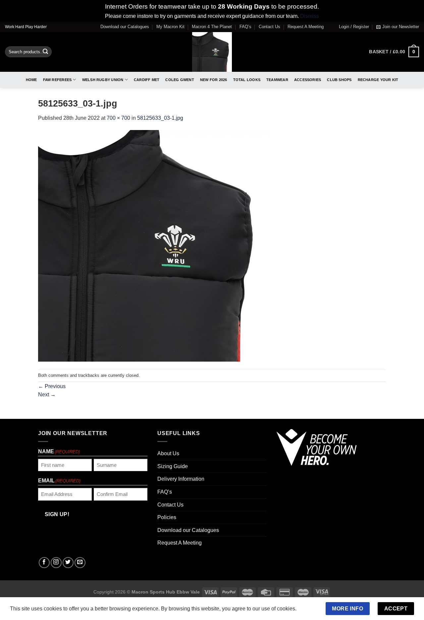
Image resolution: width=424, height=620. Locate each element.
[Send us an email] (80, 562)
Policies (166, 517)
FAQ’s (245, 26)
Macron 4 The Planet (212, 26)
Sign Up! (57, 514)
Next (47, 394)
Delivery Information (180, 479)
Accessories (307, 80)
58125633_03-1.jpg (160, 118)
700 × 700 (118, 118)
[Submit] (45, 52)
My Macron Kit (170, 26)
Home (31, 80)
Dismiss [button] (309, 16)
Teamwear (277, 80)
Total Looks (246, 80)
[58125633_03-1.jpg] (154, 245)
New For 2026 (213, 80)
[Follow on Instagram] (56, 562)
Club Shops (339, 80)
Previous (52, 386)
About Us (168, 453)
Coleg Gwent (179, 80)
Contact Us (269, 26)
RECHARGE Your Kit (378, 80)
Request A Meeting (306, 26)
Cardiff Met (146, 80)
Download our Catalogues (124, 26)
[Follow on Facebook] (44, 562)
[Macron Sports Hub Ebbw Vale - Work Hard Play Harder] (212, 52)
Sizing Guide (172, 466)
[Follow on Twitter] (68, 562)
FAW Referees (57, 80)
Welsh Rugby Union (103, 80)
